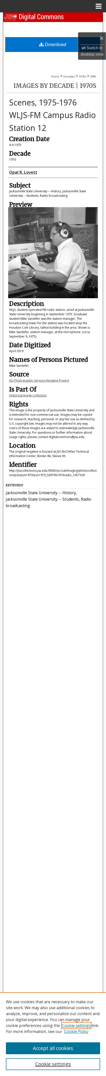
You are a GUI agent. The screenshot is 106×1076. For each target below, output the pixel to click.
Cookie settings (76, 1025)
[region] (53, 1034)
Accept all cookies (53, 1048)
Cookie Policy (76, 1031)
